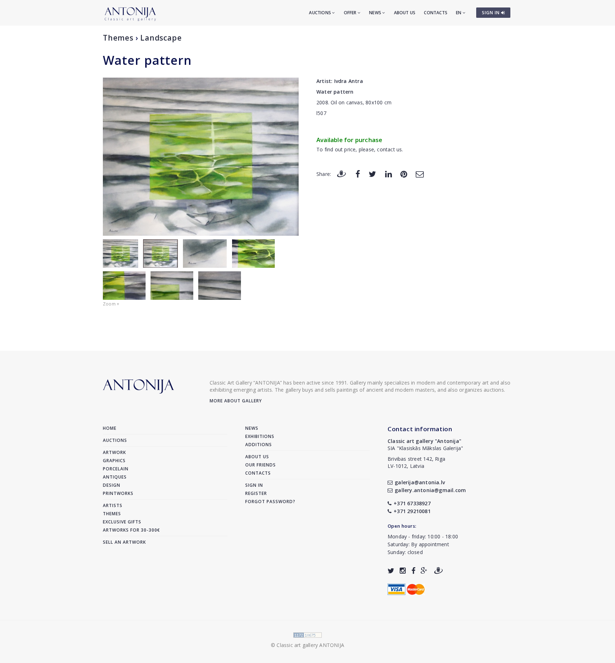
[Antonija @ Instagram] (403, 570)
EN (459, 13)
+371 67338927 (412, 503)
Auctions (320, 13)
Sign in (254, 485)
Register (256, 493)
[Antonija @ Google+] (424, 570)
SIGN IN (491, 13)
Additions (258, 445)
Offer (351, 13)
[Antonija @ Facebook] (413, 570)
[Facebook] (358, 173)
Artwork (114, 452)
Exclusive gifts (122, 522)
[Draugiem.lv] (341, 173)
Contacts (435, 13)
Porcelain (115, 469)
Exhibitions (259, 436)
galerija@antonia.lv (420, 482)
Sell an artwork (124, 542)
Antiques (115, 477)
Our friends (260, 465)
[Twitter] (372, 173)
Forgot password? (270, 501)
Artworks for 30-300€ (131, 530)
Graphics (114, 461)
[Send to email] (420, 173)
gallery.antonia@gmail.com (430, 490)
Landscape (161, 38)
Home (109, 428)
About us (405, 13)
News (375, 13)
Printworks (118, 493)
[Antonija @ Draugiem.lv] (438, 570)
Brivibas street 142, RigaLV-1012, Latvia (416, 462)
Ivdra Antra (348, 81)
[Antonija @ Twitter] (391, 570)
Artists (112, 505)
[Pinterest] (403, 173)
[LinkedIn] (388, 173)
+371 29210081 (412, 511)
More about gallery (236, 401)
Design (111, 485)
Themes (118, 38)
